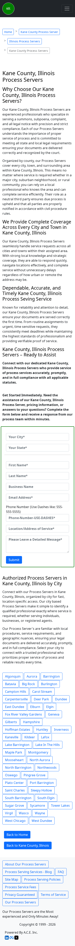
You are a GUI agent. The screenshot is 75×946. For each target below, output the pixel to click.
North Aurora (40, 760)
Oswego (11, 775)
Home (8, 32)
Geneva (53, 714)
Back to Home (17, 834)
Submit (14, 560)
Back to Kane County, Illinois (28, 845)
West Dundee (42, 820)
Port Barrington (42, 783)
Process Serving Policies (42, 879)
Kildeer (29, 737)
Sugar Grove (14, 805)
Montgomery (38, 752)
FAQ (61, 872)
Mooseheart (14, 760)
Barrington (51, 676)
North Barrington (18, 767)
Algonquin (13, 676)
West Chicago (15, 820)
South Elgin (46, 798)
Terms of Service (53, 894)
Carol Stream (42, 691)
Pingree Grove (34, 775)
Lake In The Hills (47, 745)
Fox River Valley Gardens (23, 714)
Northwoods (47, 767)
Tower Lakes (60, 805)
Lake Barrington (17, 745)
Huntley (42, 729)
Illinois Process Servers (24, 41)
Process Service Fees (20, 887)
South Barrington (18, 798)
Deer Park (41, 699)
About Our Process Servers (25, 864)
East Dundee (14, 707)
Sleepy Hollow (41, 790)
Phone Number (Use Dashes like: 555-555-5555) (34, 509)
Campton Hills (15, 691)
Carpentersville (16, 699)
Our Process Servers (20, 902)
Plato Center (14, 783)
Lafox (45, 737)
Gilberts (11, 722)
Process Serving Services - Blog (28, 872)
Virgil (9, 813)
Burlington (49, 684)
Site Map (11, 879)
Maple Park (13, 752)
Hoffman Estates (17, 729)
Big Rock (28, 684)
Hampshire (31, 722)
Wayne (40, 813)
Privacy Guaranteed (20, 894)
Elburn (35, 707)
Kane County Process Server (39, 32)
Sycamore (37, 805)
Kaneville (11, 737)
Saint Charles (15, 790)
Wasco (24, 813)
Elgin (50, 707)
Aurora (32, 676)
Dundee (61, 699)
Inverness (61, 729)
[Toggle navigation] (67, 9)
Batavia (10, 684)
